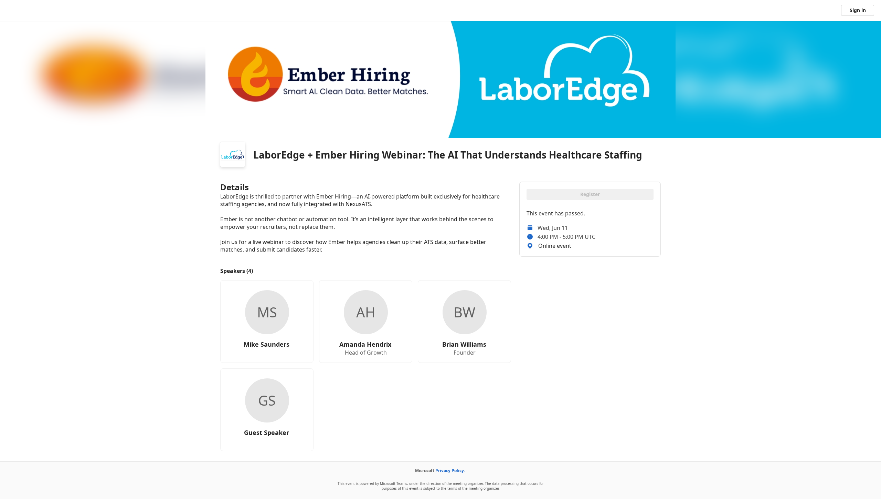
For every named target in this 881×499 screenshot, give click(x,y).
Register (590, 194)
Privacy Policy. (450, 470)
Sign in (858, 10)
